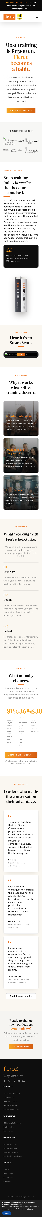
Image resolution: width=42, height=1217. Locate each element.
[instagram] (14, 1081)
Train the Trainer (10, 1105)
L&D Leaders (9, 1127)
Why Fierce (8, 1174)
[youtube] (19, 1081)
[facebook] (5, 1081)
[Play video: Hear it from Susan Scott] (21, 354)
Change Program (11, 1152)
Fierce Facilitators (11, 1109)
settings (30, 1209)
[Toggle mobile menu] (37, 17)
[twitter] (9, 1081)
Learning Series (10, 1148)
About (6, 1170)
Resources (8, 1178)
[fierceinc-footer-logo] (11, 1066)
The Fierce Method (12, 1094)
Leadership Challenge (13, 1156)
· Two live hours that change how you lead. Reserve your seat (21, 5)
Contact (7, 1181)
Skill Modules (9, 1097)
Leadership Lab (10, 1144)
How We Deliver (10, 1101)
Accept (7, 1213)
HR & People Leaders (12, 1123)
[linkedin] (23, 1081)
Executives (8, 1131)
